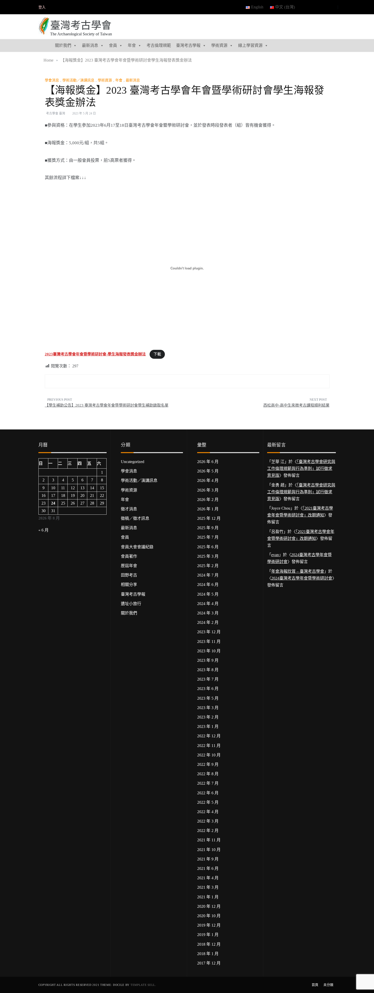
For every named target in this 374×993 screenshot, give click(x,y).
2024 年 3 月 (208, 613)
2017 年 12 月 (209, 963)
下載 (157, 354)
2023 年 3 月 (208, 708)
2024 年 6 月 (208, 584)
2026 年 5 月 (208, 471)
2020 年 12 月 (209, 906)
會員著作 (129, 556)
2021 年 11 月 (209, 840)
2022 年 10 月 (209, 755)
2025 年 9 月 (208, 528)
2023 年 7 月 (208, 679)
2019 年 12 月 (209, 925)
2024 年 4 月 (208, 603)
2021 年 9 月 (208, 859)
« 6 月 (43, 530)
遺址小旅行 (131, 603)
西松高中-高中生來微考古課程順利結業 (296, 405)
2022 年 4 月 (208, 812)
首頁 (315, 985)
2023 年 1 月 (208, 726)
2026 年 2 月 (208, 499)
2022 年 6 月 (208, 793)
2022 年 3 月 (208, 821)
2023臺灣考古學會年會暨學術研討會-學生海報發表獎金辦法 (95, 354)
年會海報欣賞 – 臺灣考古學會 (297, 571)
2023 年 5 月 (208, 698)
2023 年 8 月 (208, 670)
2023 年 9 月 (208, 660)
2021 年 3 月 (208, 887)
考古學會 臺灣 (55, 113)
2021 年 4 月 (208, 878)
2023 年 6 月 (208, 688)
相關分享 (129, 584)
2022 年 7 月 (208, 783)
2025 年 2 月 (208, 566)
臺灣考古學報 (188, 45)
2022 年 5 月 (208, 802)
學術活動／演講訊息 (78, 80)
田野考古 (129, 575)
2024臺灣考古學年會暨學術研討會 (301, 578)
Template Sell (143, 984)
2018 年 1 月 (208, 954)
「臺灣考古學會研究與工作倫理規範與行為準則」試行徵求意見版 (301, 468)
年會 (132, 45)
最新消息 (90, 45)
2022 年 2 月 (208, 830)
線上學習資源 (250, 45)
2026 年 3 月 (208, 490)
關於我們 (63, 45)
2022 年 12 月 (209, 736)
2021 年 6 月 (208, 868)
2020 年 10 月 (209, 916)
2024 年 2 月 (208, 622)
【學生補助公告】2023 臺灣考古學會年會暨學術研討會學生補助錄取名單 (106, 405)
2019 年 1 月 (208, 934)
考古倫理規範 (159, 45)
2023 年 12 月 (209, 632)
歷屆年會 (129, 566)
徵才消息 (129, 509)
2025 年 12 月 (209, 518)
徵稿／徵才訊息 (135, 518)
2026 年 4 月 (208, 480)
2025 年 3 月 (208, 556)
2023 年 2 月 (208, 717)
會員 (113, 45)
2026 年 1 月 (208, 509)
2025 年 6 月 (208, 547)
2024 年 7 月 (208, 575)
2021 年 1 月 (208, 897)
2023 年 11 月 (209, 641)
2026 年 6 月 (208, 461)
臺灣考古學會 (81, 25)
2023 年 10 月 (209, 651)
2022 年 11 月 (209, 745)
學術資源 (219, 45)
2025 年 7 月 (208, 537)
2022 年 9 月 (208, 764)
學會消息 (52, 80)
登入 (42, 7)
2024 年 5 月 (208, 594)
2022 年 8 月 (208, 774)
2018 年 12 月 (209, 944)
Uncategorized (132, 461)
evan (275, 555)
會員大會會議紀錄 (137, 547)
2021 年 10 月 (209, 849)
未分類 (328, 985)
